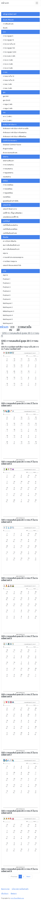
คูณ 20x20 (6, 100)
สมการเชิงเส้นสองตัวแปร (11, 249)
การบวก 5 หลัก (8, 68)
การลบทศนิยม (7, 189)
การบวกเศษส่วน (8, 165)
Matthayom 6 (8, 323)
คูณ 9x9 (5, 96)
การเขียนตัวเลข (8, 24)
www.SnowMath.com (17, 898)
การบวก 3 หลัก (8, 60)
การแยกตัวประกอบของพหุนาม (13, 257)
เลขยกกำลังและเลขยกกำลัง (12, 265)
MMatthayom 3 (8, 311)
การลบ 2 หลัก (7, 84)
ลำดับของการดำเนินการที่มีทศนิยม (14, 136)
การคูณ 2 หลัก (7, 104)
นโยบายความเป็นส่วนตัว (20, 889)
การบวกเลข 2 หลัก (9, 56)
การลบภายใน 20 (8, 80)
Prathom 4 (6, 291)
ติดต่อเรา (14, 893)
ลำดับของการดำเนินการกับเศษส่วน (14, 132)
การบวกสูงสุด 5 (8, 36)
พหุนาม (5, 253)
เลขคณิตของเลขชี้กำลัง (11, 217)
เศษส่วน (5, 157)
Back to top (5, 889)
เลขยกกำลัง (7, 205)
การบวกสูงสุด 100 (9, 48)
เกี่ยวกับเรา (4, 893)
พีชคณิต (5, 237)
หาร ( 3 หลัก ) (7, 120)
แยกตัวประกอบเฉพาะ (10, 140)
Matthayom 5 (8, 319)
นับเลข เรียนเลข (8, 20)
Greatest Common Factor (12, 145)
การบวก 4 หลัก (8, 64)
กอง (4, 112)
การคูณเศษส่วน (8, 173)
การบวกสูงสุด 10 (8, 40)
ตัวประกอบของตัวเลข (10, 153)
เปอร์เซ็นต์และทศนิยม (10, 229)
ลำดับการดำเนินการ (9, 124)
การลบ (5, 72)
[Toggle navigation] (37, 3)
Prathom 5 (6, 295)
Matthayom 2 (8, 307)
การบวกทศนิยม (8, 185)
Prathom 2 (6, 283)
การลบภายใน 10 (8, 76)
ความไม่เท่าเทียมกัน (9, 241)
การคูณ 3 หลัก (7, 108)
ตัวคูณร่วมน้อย (8, 149)
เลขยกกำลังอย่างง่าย (10, 209)
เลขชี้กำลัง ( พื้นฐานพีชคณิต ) (12, 213)
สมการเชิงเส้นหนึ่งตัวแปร (11, 245)
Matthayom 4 (8, 315)
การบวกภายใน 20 (9, 44)
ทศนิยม (5, 181)
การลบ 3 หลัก (7, 88)
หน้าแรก (5, 3)
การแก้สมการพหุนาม (10, 261)
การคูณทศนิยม (8, 193)
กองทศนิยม (6, 197)
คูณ (4, 92)
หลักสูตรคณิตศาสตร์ (9, 14)
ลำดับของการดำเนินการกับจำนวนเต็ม (15, 128)
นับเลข (5, 28)
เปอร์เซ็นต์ (6, 221)
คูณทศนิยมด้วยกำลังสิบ (10, 201)
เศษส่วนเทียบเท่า (8, 161)
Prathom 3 (6, 287)
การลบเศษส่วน (8, 169)
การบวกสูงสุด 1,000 (9, 52)
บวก (4, 32)
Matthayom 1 (7, 303)
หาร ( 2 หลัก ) (7, 116)
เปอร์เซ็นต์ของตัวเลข (10, 233)
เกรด (4, 271)
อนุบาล (5, 275)
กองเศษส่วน (7, 177)
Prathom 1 (6, 279)
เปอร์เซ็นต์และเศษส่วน (10, 225)
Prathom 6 (6, 299)
